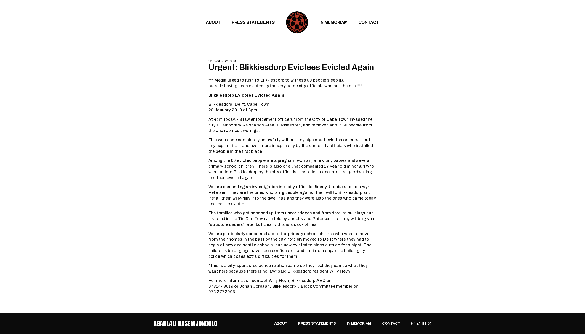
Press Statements (253, 22)
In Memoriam (333, 22)
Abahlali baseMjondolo (185, 323)
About (213, 22)
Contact (369, 22)
